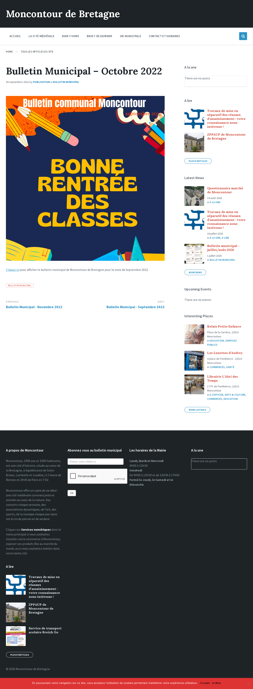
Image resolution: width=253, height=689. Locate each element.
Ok (72, 493)
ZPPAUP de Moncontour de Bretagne (41, 608)
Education (217, 340)
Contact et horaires (164, 36)
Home (9, 51)
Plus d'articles (198, 161)
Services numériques (36, 529)
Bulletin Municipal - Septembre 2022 (135, 307)
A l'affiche (216, 394)
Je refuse (216, 683)
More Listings (197, 409)
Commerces (217, 367)
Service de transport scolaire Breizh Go (45, 630)
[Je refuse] (248, 683)
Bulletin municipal (66, 82)
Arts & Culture (235, 394)
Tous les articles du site (37, 51)
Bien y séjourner (99, 36)
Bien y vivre (70, 36)
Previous (12, 301)
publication (41, 82)
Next (161, 301)
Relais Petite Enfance (224, 326)
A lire (225, 237)
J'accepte (205, 683)
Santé (230, 367)
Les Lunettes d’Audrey (225, 353)
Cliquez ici (12, 270)
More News (195, 272)
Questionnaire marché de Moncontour (225, 190)
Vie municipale (130, 36)
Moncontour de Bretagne (63, 14)
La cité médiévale (41, 36)
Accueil (15, 36)
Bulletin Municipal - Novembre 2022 (34, 307)
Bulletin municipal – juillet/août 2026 (223, 248)
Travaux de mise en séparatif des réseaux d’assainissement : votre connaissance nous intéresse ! (226, 119)
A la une (215, 202)
